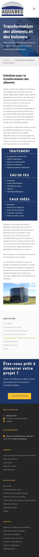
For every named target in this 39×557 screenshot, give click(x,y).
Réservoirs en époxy (10, 459)
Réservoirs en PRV (9, 466)
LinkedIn (9, 421)
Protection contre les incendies (14, 334)
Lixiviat (5, 349)
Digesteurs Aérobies (10, 341)
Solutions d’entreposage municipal (15, 331)
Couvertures (7, 462)
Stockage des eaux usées (12, 327)
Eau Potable (7, 323)
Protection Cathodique (11, 534)
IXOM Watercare (9, 470)
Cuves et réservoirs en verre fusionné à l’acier (19, 455)
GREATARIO (7, 439)
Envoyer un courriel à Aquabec (17, 418)
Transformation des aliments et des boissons (19, 338)
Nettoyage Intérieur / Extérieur (14, 531)
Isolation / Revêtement (11, 545)
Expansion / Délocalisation (12, 541)
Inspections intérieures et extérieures (16, 527)
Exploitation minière (10, 345)
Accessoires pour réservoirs (13, 538)
